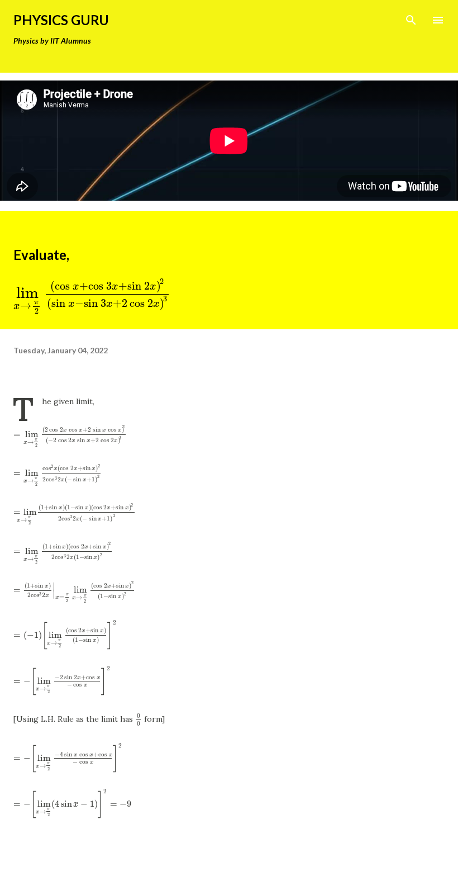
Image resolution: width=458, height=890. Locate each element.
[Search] (411, 20)
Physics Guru (61, 20)
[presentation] (92, 293)
